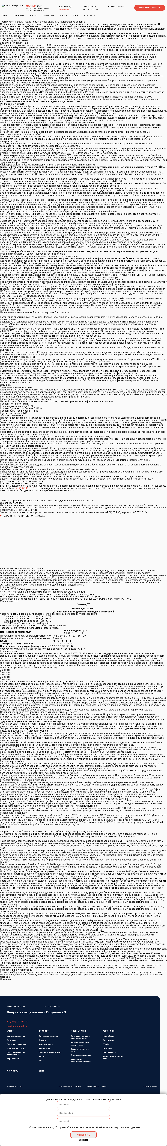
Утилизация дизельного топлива (81, 1060)
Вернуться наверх (151, 1086)
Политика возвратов (16, 1044)
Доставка (11, 1040)
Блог (75, 15)
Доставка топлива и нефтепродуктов (80, 1037)
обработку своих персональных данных (117, 1127)
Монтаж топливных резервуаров (80, 1043)
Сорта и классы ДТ (73, 648)
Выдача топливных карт (80, 1050)
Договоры (107, 1048)
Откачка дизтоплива (81, 1055)
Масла (33, 15)
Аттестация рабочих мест (113, 1057)
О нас (5, 15)
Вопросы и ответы (15, 1048)
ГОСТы (106, 1044)
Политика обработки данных (96, 1086)
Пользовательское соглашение (16, 1053)
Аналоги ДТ (44, 1048)
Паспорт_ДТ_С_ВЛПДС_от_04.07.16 (24, 515)
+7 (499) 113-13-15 (25, 488)
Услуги (63, 15)
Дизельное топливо (48, 1036)
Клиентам (48, 15)
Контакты (89, 15)
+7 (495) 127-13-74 (116, 6)
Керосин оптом (46, 1044)
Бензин (42, 1040)
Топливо (19, 15)
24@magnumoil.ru (17, 1026)
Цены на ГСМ (57, 625)
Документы (108, 1040)
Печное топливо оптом (50, 1052)
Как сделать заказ (16, 1036)
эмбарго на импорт (16, 777)
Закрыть (83, 1139)
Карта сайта (13, 1058)
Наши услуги (78, 1030)
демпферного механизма (107, 749)
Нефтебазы (108, 1036)
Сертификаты (109, 1052)
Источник (5, 384)
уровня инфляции (60, 704)
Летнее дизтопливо (83, 608)
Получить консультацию (25, 1012)
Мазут (42, 1060)
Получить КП (56, 1012)
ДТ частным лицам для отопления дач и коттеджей (83, 611)
